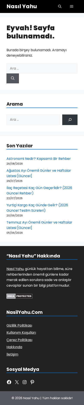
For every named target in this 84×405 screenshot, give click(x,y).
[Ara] (12, 78)
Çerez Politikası (19, 339)
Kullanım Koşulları (21, 332)
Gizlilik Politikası (19, 325)
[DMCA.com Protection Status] (19, 297)
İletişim (12, 354)
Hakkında (14, 347)
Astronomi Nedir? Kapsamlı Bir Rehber (38, 158)
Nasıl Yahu (21, 6)
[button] (60, 6)
